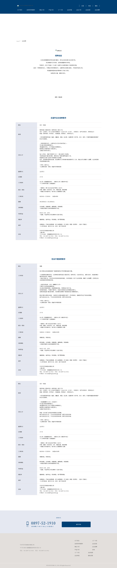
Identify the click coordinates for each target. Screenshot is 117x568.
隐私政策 (90, 555)
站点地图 (90, 552)
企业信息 (88, 10)
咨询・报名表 (58, 97)
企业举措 (69, 10)
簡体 (96, 6)
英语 (89, 6)
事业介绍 (41, 10)
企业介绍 (78, 10)
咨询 (93, 549)
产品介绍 (51, 10)
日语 (82, 6)
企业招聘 (97, 10)
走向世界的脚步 (31, 10)
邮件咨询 (78, 524)
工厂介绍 (60, 10)
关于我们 (19, 10)
